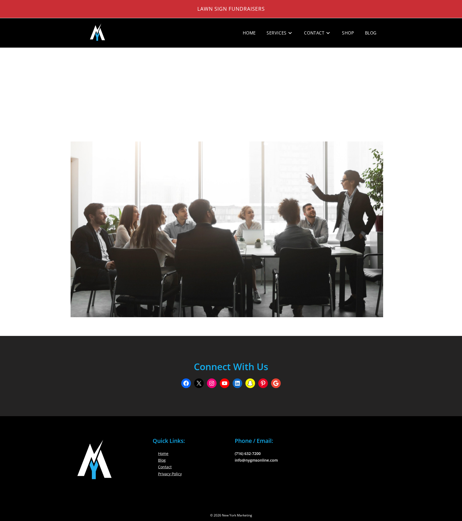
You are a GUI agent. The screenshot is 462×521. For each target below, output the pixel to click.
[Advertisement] (231, 88)
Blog (162, 460)
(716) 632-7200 (248, 453)
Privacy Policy (170, 473)
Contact (165, 466)
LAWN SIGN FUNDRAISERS (231, 8)
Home (163, 453)
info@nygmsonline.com (256, 460)
